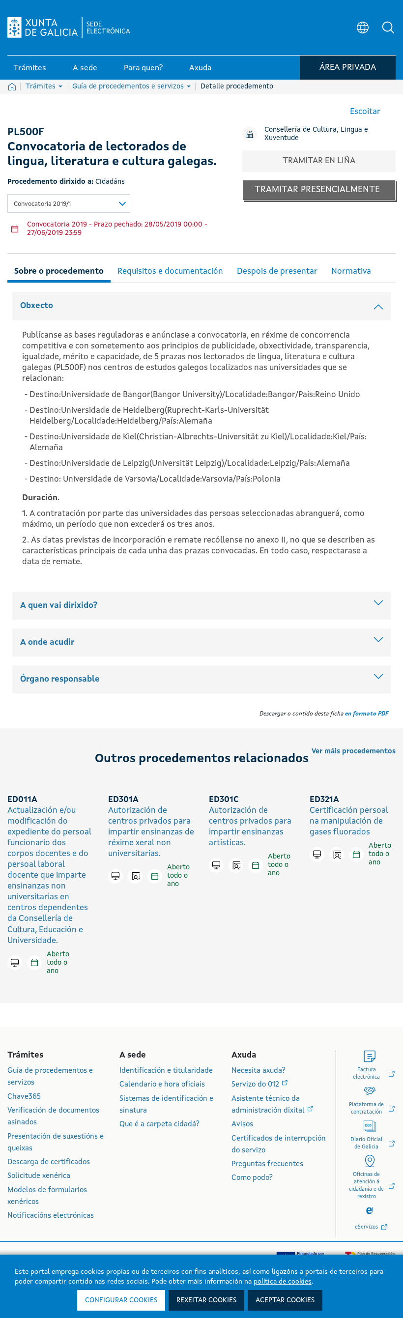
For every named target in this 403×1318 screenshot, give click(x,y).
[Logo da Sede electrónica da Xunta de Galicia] (68, 27)
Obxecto (36, 306)
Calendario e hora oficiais (162, 1085)
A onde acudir (47, 642)
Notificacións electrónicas (50, 1216)
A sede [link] (85, 68)
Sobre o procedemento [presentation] (59, 271)
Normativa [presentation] (351, 271)
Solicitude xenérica (38, 1176)
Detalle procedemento (237, 86)
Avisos (242, 1124)
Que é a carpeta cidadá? (159, 1124)
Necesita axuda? (258, 1071)
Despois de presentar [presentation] (277, 271)
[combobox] (68, 203)
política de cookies (283, 1281)
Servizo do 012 (256, 1085)
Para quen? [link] (143, 68)
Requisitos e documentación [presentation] (170, 271)
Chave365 (24, 1097)
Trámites (42, 86)
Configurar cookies (121, 1300)
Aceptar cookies (285, 1300)
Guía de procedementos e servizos (129, 86)
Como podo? (252, 1178)
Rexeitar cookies (206, 1300)
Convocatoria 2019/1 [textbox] (42, 204)
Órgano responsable (60, 679)
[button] (388, 27)
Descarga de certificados (48, 1162)
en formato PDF (366, 714)
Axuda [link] (200, 68)
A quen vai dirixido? (58, 606)
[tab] (59, 270)
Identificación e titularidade (166, 1071)
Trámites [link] (29, 68)
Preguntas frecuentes (267, 1164)
